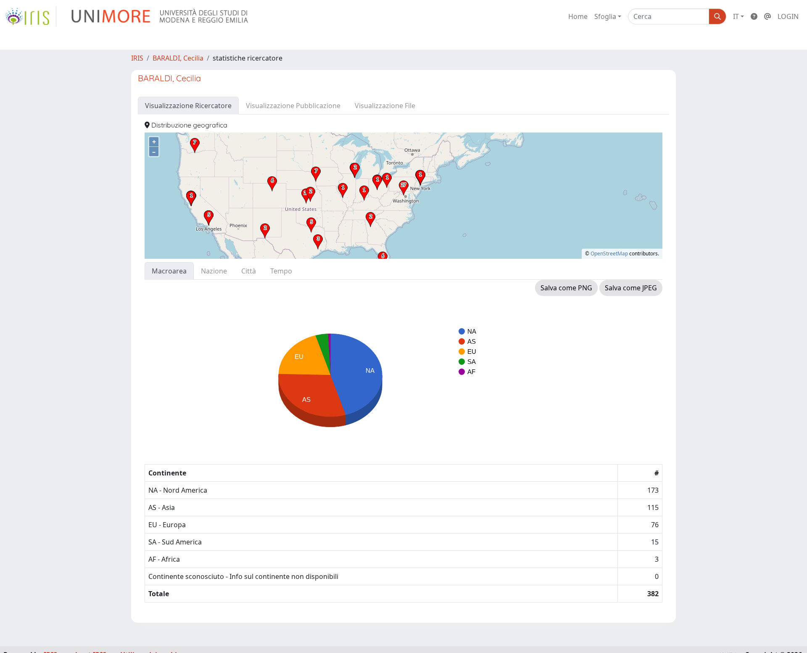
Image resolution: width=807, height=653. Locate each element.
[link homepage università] (160, 16)
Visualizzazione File (385, 105)
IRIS (137, 58)
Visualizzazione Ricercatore (188, 105)
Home (578, 16)
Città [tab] (248, 271)
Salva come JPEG (631, 287)
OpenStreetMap (609, 253)
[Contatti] (767, 16)
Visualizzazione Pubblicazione (293, 105)
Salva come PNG (566, 287)
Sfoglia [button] (605, 16)
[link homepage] (30, 16)
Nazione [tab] (214, 271)
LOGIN (788, 16)
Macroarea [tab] (169, 271)
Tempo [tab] (281, 271)
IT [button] (736, 16)
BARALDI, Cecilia (178, 58)
